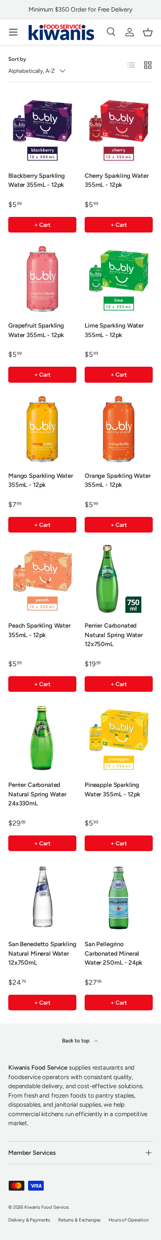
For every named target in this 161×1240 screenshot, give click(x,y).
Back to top (76, 1040)
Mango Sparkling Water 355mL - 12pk (40, 480)
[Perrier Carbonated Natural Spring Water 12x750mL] (119, 579)
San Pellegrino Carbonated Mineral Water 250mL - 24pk (113, 953)
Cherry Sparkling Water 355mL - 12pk (117, 180)
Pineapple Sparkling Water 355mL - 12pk (112, 789)
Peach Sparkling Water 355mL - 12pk (39, 630)
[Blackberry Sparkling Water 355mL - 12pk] (42, 129)
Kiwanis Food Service (46, 1207)
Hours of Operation (128, 1220)
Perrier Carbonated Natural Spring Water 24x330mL (37, 794)
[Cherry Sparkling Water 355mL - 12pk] (119, 129)
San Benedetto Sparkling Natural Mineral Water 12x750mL (42, 953)
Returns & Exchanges (79, 1220)
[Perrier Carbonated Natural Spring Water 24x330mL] (42, 738)
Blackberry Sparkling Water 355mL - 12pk (36, 180)
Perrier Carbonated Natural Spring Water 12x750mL (114, 635)
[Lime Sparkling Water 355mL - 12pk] (119, 279)
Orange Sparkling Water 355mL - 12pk (118, 480)
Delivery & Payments (29, 1220)
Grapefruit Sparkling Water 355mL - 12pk (36, 330)
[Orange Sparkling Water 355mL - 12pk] (119, 429)
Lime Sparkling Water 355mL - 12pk (114, 330)
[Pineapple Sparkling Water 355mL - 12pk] (119, 738)
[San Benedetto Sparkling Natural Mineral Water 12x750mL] (42, 897)
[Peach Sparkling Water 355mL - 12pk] (42, 579)
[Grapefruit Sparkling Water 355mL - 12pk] (42, 279)
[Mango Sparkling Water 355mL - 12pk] (42, 429)
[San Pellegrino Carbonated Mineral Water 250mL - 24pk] (119, 897)
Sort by (17, 59)
